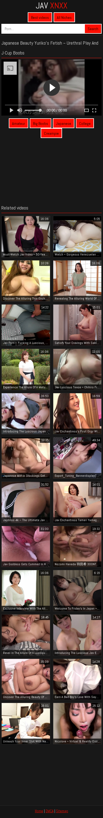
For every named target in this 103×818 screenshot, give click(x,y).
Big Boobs (40, 123)
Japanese (63, 123)
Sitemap (62, 811)
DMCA (50, 811)
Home (39, 811)
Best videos (40, 17)
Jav (51, 5)
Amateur (18, 123)
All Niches (64, 17)
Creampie (51, 133)
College (85, 123)
